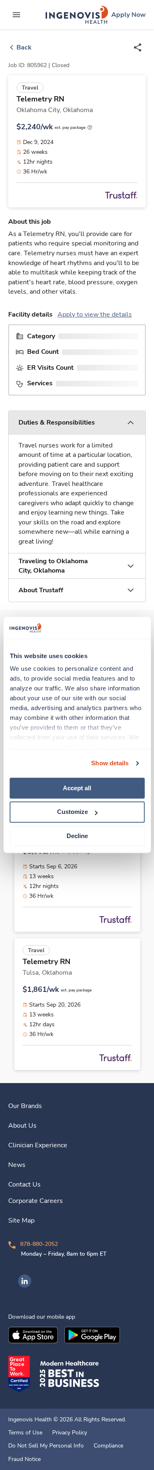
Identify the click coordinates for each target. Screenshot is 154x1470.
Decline (77, 835)
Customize (72, 812)
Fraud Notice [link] (24, 1459)
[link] (77, 15)
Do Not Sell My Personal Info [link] (46, 1446)
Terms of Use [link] (25, 1433)
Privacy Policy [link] (69, 1433)
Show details (110, 763)
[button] (77, 422)
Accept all (77, 787)
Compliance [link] (108, 1446)
